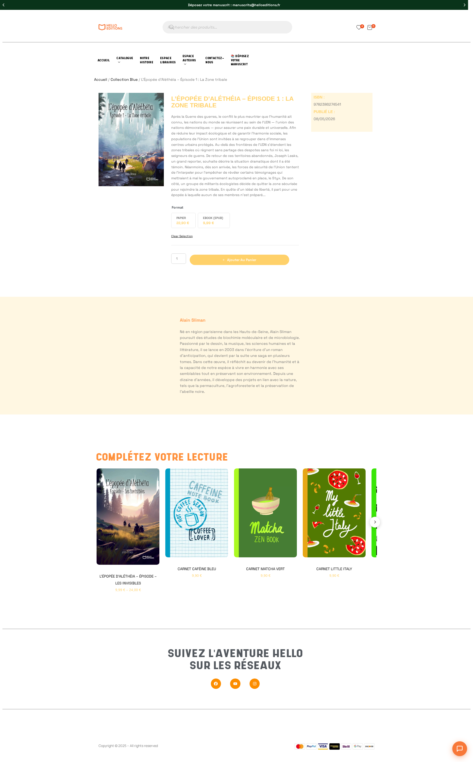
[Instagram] (255, 684)
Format (177, 207)
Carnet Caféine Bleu (197, 568)
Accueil (100, 79)
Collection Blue (124, 79)
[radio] (183, 220)
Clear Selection (182, 236)
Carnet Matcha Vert (265, 568)
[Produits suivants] (375, 522)
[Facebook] (216, 684)
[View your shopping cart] (369, 27)
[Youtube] (235, 684)
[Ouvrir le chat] (459, 748)
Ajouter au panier (241, 260)
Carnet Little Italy (334, 568)
